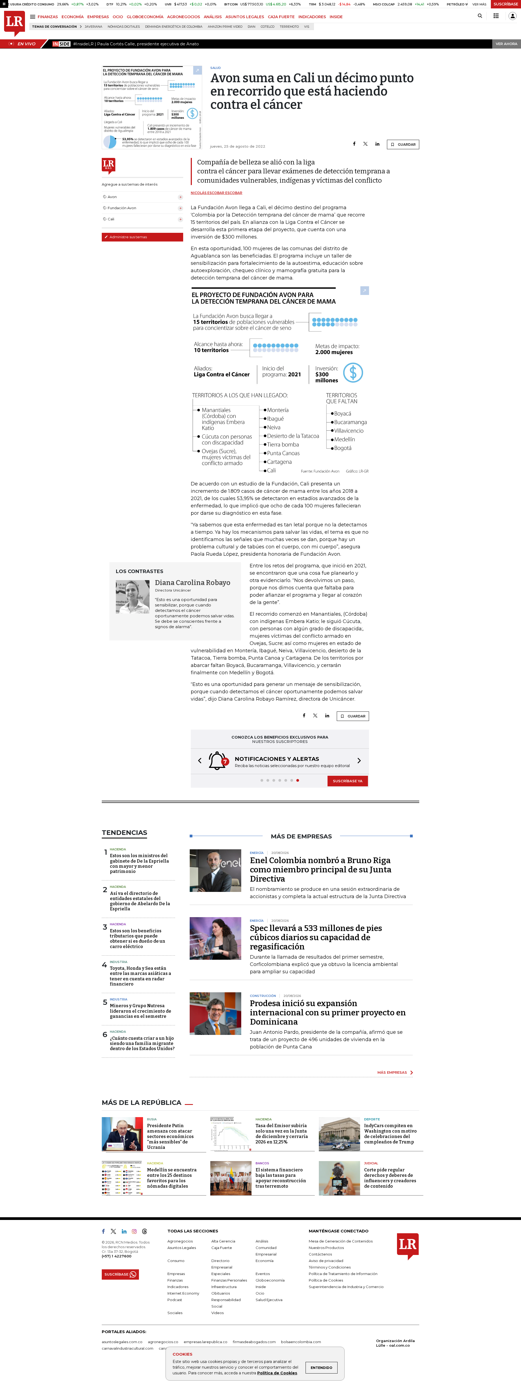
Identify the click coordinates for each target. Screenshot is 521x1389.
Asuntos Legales (181, 1247)
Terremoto (289, 26)
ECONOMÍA (73, 16)
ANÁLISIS (213, 16)
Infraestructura (224, 1287)
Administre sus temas (128, 237)
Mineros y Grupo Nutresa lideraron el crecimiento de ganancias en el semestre (140, 1011)
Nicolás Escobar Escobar (216, 193)
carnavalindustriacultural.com (127, 1348)
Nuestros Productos (326, 1247)
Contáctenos (320, 1254)
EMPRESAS (98, 16)
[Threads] (147, 1232)
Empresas (176, 1274)
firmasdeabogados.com (254, 1342)
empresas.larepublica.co (205, 1342)
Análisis (262, 1241)
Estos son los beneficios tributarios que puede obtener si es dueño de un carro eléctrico (137, 938)
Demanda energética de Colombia (173, 26)
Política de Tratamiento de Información (343, 1274)
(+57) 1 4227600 (116, 1256)
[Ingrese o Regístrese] (513, 16)
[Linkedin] (377, 144)
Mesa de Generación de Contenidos (341, 1241)
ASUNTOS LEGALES (244, 16)
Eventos (263, 1274)
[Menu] (33, 16)
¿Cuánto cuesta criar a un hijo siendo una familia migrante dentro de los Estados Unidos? (142, 1043)
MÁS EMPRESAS (392, 1072)
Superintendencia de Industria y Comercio (346, 1287)
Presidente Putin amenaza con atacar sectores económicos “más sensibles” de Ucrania (170, 1136)
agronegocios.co (163, 1342)
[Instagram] (136, 1232)
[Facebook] (354, 144)
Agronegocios (180, 1241)
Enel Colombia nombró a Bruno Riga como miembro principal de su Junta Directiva (321, 870)
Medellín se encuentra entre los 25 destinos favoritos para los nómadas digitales (172, 1178)
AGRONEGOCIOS (183, 16)
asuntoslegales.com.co (122, 1342)
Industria (118, 962)
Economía (265, 1260)
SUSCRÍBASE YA (348, 781)
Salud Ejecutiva (269, 1300)
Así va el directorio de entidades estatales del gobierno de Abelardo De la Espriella (140, 901)
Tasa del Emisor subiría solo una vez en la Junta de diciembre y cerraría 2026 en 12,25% (282, 1134)
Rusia (152, 1119)
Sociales (174, 1313)
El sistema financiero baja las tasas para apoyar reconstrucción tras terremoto (281, 1178)
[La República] (14, 24)
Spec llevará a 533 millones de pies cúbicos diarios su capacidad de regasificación (316, 937)
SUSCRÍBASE (506, 4)
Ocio (260, 1293)
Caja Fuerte (221, 1247)
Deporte (372, 1119)
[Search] (480, 16)
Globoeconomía (270, 1280)
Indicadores (177, 1287)
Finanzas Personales (229, 1280)
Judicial (371, 1163)
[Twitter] (365, 144)
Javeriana (93, 26)
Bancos (262, 1163)
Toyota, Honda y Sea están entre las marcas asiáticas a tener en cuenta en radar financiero (140, 976)
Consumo (176, 1260)
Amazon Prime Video (225, 26)
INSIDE (336, 16)
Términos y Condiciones (330, 1267)
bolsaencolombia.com (301, 1342)
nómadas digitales (124, 26)
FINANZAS (48, 16)
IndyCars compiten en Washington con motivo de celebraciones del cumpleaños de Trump (390, 1134)
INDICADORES (312, 16)
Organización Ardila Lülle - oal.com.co (395, 1343)
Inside (261, 1287)
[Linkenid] (126, 1232)
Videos (217, 1313)
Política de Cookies (277, 1373)
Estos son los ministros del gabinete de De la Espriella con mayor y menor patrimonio (139, 863)
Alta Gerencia (223, 1241)
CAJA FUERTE (281, 16)
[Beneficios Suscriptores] (496, 16)
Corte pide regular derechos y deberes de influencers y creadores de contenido (390, 1178)
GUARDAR (406, 144)
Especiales (220, 1274)
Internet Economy (183, 1293)
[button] (198, 761)
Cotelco (267, 26)
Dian (251, 26)
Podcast (174, 1300)
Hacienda (118, 849)
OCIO (118, 16)
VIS (306, 26)
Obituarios (220, 1293)
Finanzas (175, 1280)
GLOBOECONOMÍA (145, 16)
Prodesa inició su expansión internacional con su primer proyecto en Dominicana (328, 1013)
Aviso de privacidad (326, 1260)
